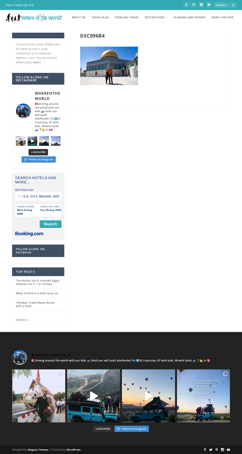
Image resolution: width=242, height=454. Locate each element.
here (36, 62)
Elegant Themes (38, 449)
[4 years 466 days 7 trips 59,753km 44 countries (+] (56, 141)
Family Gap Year (222, 17)
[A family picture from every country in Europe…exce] (32, 141)
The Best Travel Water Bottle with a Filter (35, 304)
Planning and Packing (190, 17)
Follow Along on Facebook (30, 250)
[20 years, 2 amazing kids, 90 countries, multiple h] (21, 141)
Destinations (154, 17)
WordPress (74, 449)
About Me (79, 17)
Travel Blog (100, 17)
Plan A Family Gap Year (20, 5)
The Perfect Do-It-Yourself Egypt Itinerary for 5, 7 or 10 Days (38, 282)
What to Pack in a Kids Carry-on (37, 293)
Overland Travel (127, 17)
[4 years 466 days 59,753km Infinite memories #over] (44, 141)
